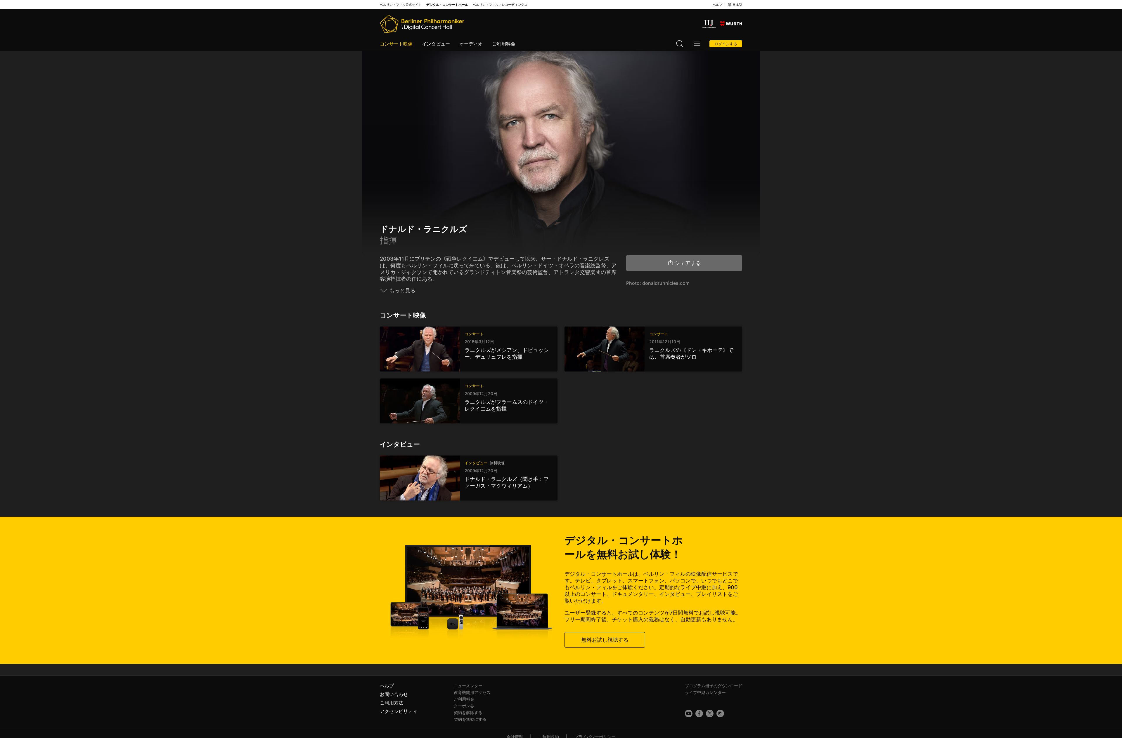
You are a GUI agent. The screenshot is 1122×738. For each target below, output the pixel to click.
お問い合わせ (394, 694)
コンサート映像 (396, 44)
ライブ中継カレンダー (705, 692)
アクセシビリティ (398, 711)
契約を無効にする (470, 719)
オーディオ (471, 44)
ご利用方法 (391, 703)
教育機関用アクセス (472, 692)
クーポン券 (464, 705)
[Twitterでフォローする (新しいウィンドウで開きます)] (710, 713)
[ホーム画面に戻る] (422, 24)
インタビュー (436, 44)
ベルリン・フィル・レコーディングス (500, 5)
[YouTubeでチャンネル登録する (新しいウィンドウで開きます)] (688, 713)
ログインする (725, 43)
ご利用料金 (503, 44)
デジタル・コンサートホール (447, 5)
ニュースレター (468, 685)
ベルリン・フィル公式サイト (401, 5)
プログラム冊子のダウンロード (713, 685)
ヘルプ (717, 4)
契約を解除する (468, 712)
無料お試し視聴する (604, 640)
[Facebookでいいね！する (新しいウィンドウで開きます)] (699, 713)
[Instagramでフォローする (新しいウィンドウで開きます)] (720, 713)
